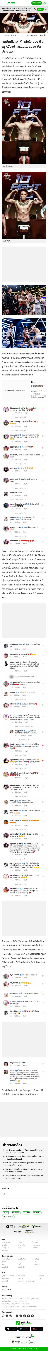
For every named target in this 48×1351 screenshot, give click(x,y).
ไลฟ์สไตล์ (5, 1267)
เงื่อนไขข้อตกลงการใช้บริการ (11, 1307)
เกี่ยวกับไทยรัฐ (24, 1299)
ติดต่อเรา (25, 1307)
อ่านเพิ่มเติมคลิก (11, 10)
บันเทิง (27, 35)
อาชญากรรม (6, 1248)
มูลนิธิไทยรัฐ (35, 1299)
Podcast (37, 1264)
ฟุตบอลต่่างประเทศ (8, 1276)
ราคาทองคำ (36, 1248)
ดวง (19, 1262)
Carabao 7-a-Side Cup (26, 1281)
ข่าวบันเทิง (34, 35)
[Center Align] (45, 9)
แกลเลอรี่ (5, 1281)
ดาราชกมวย (36, 1213)
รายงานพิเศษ (6, 1259)
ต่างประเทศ (36, 1245)
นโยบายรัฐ (21, 1245)
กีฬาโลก (20, 1278)
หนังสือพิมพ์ (22, 1259)
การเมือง (4, 1245)
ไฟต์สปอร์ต (5, 1278)
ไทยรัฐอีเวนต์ (6, 1290)
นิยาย (3, 1264)
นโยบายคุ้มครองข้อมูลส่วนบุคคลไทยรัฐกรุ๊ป (15, 1304)
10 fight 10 (26, 1213)
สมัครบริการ (37, 3)
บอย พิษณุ (6, 1213)
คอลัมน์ (36, 1259)
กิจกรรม (4, 1299)
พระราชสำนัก (6, 1242)
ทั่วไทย (20, 1242)
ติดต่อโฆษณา (33, 1307)
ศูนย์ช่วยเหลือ (23, 1301)
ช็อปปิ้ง (4, 1287)
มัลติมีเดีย (21, 1267)
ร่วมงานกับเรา (13, 1299)
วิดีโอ (20, 1264)
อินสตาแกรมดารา (8, 1216)
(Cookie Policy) (26, 10)
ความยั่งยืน (5, 1251)
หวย (35, 1262)
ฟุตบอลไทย (21, 1276)
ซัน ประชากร (15, 1213)
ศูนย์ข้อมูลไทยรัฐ (7, 1301)
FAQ (15, 1301)
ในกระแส (35, 1242)
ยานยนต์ (20, 1248)
